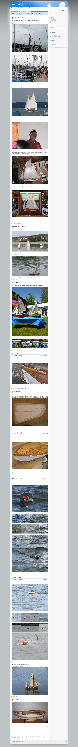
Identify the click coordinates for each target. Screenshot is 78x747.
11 (32, 736)
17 (42, 736)
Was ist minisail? (16, 7)
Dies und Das (19, 223)
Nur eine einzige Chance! (55, 36)
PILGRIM (52, 22)
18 (44, 736)
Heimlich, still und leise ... (55, 35)
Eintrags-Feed (53, 41)
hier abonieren (35, 14)
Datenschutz (31, 7)
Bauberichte (14, 350)
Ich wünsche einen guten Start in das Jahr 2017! (20, 664)
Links (21, 7)
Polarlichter (53, 32)
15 (39, 736)
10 (30, 736)
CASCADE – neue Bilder (16, 577)
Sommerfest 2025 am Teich (56, 33)
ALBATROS (14, 223)
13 (35, 736)
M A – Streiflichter (15, 353)
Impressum (25, 7)
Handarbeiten (53, 31)
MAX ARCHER (19, 350)
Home (11, 8)
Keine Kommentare (45, 355)
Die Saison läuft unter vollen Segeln (18, 226)
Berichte (52, 17)
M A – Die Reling (15, 699)
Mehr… (13, 386)
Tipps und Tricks (23, 388)
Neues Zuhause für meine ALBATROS (19, 17)
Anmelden (53, 40)
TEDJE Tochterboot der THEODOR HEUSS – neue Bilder (23, 477)
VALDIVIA (52, 27)
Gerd (21, 355)
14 (37, 736)
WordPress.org (53, 44)
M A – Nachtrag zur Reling (17, 432)
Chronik (52, 18)
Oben (66, 741)
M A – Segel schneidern (16, 391)
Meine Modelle (53, 21)
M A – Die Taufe (15, 282)
